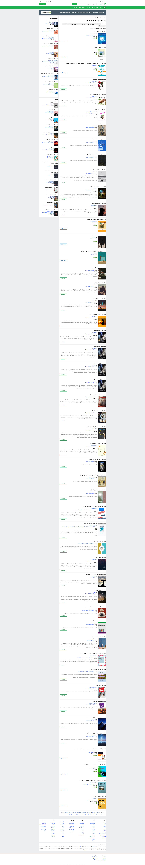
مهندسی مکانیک (71, 827)
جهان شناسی (73, 582)
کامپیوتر (93, 7)
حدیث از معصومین (80, 675)
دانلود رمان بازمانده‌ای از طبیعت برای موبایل (70, 197)
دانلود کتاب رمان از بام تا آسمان (99, 203)
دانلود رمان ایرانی (90, 176)
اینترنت (83, 821)
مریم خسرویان (93, 766)
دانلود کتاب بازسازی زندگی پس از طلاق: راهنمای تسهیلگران (93, 251)
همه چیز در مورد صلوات (83, 100)
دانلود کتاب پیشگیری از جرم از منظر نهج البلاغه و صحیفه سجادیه (92, 780)
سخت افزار (82, 829)
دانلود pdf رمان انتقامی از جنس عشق (70, 179)
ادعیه (93, 51)
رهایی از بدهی (88, 627)
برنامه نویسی (82, 826)
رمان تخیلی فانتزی (87, 338)
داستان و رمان (44, 823)
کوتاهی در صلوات (71, 116)
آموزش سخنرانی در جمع (68, 644)
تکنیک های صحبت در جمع (81, 646)
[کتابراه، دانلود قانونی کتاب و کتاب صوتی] (95, 38)
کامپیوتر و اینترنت (81, 835)
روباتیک (73, 830)
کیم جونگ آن (50, 188)
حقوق (94, 835)
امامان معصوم (66, 812)
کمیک (105, 829)
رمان (92, 209)
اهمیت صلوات (94, 87)
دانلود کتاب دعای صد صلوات (100, 47)
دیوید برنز (94, 798)
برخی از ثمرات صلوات (85, 116)
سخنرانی (92, 643)
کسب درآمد (72, 531)
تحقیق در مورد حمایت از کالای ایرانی (89, 547)
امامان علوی (71, 814)
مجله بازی (53, 824)
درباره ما (104, 858)
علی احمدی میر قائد (93, 782)
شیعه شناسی (64, 707)
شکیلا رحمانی (94, 268)
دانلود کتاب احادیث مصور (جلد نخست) (98, 669)
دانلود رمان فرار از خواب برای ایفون (76, 599)
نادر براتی (51, 103)
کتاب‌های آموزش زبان (50, 166)
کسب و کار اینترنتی (74, 435)
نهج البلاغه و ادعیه (85, 784)
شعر (105, 824)
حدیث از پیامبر (91, 675)
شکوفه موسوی (93, 750)
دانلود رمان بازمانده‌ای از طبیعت (72, 195)
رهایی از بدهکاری (82, 627)
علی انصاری (94, 125)
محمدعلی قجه (50, 203)
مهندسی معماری (71, 824)
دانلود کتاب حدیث (90, 723)
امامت (93, 693)
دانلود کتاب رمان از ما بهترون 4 (99, 379)
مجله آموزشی (53, 830)
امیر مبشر (51, 196)
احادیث (78, 674)
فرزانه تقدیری (51, 133)
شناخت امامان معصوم (89, 691)
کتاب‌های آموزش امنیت (90, 461)
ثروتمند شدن (86, 531)
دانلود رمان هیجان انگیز (83, 449)
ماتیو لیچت (51, 37)
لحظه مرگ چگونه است (93, 582)
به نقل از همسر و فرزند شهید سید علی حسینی (87, 24)
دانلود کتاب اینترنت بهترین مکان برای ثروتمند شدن (95, 523)
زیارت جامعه (80, 691)
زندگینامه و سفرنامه (103, 832)
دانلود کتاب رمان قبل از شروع (100, 283)
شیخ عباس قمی (50, 90)
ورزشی (63, 833)
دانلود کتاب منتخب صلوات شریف (99, 139)
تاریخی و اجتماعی (43, 826)
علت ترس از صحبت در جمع (72, 646)
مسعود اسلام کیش (93, 525)
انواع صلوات (91, 145)
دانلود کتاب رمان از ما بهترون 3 (99, 363)
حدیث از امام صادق (67, 674)
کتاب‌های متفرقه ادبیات (50, 182)
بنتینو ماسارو (94, 237)
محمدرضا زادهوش (50, 156)
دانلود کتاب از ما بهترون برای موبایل (86, 355)
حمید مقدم (94, 141)
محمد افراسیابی (93, 508)
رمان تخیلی (76, 336)
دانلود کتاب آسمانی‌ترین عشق (99, 701)
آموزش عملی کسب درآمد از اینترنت (81, 434)
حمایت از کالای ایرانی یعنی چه (68, 547)
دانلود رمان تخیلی (64, 336)
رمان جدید (86, 305)
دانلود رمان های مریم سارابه (88, 600)
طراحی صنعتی (72, 821)
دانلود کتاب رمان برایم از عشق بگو (99, 411)
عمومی (83, 7)
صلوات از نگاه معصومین (68, 102)
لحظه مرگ (61, 580)
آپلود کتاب (42, 4)
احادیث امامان (85, 723)
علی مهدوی (94, 576)
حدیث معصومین (88, 674)
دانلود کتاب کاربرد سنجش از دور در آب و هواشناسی (95, 765)
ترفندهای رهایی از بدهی (67, 627)
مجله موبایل (53, 823)
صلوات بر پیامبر (77, 145)
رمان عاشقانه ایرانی (83, 194)
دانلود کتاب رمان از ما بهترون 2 (99, 346)
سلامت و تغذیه (62, 829)
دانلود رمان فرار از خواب (73, 597)
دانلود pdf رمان (85, 209)
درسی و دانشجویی (92, 836)
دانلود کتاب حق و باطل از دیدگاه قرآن (98, 490)
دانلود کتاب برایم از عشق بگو (79, 415)
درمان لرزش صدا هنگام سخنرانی (78, 644)
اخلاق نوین (91, 496)
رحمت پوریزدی (50, 60)
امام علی (69, 723)
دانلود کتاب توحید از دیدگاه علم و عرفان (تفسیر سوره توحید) (93, 475)
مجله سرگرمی (53, 826)
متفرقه (63, 836)
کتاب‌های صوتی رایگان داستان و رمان (48, 31)
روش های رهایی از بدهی (75, 627)
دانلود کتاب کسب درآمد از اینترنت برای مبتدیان (96, 426)
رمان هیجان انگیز (90, 449)
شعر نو (104, 826)
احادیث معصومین (82, 674)
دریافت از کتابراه (63, 41)
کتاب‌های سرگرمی (51, 213)
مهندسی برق (72, 826)
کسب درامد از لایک (70, 661)
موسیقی (63, 832)
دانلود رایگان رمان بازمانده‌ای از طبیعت (84, 195)
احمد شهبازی (51, 83)
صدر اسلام (88, 35)
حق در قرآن (70, 496)
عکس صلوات (76, 100)
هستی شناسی (91, 238)
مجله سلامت (53, 833)
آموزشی (45, 830)
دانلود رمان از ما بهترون (89, 352)
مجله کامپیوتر (53, 821)
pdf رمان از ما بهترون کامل (73, 354)
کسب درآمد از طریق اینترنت (66, 435)
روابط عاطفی (92, 254)
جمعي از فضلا (98, 24)
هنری (63, 835)
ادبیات (101, 7)
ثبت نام (47, 1)
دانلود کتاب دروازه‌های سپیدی (99, 31)
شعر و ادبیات (44, 821)
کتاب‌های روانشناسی (50, 157)
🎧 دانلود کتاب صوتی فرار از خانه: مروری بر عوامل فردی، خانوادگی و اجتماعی (90, 749)
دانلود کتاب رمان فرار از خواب (100, 590)
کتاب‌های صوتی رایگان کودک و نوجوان (48, 38)
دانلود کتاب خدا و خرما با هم (100, 541)
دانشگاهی (91, 768)
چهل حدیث (75, 723)
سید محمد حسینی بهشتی (91, 492)
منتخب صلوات (72, 145)
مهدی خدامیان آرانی (92, 687)
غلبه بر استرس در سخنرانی (90, 646)
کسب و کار (91, 433)
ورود (50, 1)
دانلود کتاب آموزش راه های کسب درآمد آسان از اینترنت (94, 607)
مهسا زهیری (94, 284)
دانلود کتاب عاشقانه (75, 177)
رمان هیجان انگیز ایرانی (64, 449)
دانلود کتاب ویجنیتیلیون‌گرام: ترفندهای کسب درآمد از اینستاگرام (92, 653)
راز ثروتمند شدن (80, 531)
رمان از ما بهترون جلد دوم (75, 355)
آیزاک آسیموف (50, 75)
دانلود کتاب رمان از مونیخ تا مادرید (98, 267)
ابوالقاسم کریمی (93, 719)
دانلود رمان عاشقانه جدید (93, 401)
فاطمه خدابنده (93, 445)
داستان (104, 821)
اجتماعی (93, 830)
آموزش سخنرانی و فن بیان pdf (71, 643)
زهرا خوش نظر (94, 81)
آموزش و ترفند (82, 823)
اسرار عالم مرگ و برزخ (90, 583)
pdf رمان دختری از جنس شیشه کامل (75, 402)
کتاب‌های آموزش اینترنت (81, 657)
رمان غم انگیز (92, 177)
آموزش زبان (104, 836)
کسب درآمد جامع (76, 661)
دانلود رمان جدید (90, 305)
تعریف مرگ (91, 580)
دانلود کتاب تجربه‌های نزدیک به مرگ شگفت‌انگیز (95, 574)
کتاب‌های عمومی (70, 526)
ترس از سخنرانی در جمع (81, 643)
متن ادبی (79, 85)
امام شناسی (75, 691)
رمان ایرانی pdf (80, 209)
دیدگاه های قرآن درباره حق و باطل (84, 496)
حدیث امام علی (64, 723)
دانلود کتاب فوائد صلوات (100, 124)
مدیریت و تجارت (43, 827)
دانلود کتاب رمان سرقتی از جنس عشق (98, 443)
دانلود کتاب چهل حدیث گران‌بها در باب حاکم (96, 733)
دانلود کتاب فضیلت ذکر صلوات (99, 79)
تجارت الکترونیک (81, 827)
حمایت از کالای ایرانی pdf (75, 546)
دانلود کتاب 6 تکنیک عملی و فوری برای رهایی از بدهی (95, 621)
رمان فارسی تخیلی (71, 336)
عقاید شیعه (91, 707)
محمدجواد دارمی (50, 67)
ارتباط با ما (104, 856)
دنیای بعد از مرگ (83, 580)
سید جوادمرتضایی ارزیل (92, 608)
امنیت (83, 824)
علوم (97, 7)
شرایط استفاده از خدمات (102, 861)
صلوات (92, 100)
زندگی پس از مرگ (67, 582)
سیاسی (93, 832)
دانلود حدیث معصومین (66, 675)
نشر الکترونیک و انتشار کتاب (100, 1)
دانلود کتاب (63, 89)
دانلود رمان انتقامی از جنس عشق (69, 176)
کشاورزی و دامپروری (92, 838)
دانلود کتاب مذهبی (90, 85)
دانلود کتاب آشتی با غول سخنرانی (99, 637)
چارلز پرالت (51, 52)
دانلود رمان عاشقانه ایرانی (68, 177)
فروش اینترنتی (80, 435)
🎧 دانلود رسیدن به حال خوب (100, 796)
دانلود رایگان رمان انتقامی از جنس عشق (80, 180)
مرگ (88, 580)
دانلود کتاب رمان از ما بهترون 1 (99, 330)
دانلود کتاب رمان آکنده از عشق (99, 298)
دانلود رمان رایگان (90, 273)
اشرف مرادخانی (93, 428)
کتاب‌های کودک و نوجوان (50, 53)
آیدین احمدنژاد (93, 622)
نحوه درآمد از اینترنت (67, 613)
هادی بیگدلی (51, 118)
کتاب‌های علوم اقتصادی (90, 624)
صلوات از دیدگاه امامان (65, 85)
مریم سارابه (94, 592)
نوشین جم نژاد (50, 141)
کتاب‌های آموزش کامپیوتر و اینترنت (79, 509)
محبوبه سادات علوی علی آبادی (91, 111)
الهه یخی (94, 188)
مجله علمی (53, 832)
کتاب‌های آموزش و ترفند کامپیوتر (48, 84)
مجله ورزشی (53, 829)
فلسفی (94, 833)
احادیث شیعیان (79, 739)
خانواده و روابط (62, 824)
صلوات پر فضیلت (94, 102)
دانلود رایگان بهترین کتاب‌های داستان (48, 46)
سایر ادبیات (104, 838)
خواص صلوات (88, 102)
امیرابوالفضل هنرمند (50, 211)
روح (86, 580)
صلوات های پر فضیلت (77, 814)
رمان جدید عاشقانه (63, 399)
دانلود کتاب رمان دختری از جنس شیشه (97, 395)
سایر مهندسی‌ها (71, 832)
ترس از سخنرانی (87, 643)
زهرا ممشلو (94, 638)
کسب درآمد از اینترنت (85, 433)
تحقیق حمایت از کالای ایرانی (78, 547)
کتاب (97, 848)
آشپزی (63, 823)
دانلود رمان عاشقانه (87, 177)
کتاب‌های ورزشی (51, 197)
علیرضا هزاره (94, 559)
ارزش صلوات (74, 102)
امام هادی (84, 691)
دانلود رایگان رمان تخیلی (82, 336)
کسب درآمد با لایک (82, 661)
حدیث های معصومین (73, 675)
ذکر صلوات (71, 85)
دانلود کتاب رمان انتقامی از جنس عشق (98, 169)
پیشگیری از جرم (91, 784)
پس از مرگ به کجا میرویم (75, 580)
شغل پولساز (76, 531)
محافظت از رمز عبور (84, 464)
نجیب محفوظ (50, 30)
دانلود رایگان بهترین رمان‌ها (49, 23)
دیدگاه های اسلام (75, 496)
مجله (80, 7)
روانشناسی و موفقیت (90, 800)
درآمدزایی (67, 531)
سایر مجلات (53, 836)
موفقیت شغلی (91, 531)
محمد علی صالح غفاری (92, 477)
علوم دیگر (93, 840)
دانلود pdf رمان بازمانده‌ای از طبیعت (74, 194)
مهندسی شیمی (71, 829)
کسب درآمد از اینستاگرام (86, 659)
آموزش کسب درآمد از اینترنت (77, 433)
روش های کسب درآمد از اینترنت (82, 437)
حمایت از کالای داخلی (82, 546)
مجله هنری (53, 835)
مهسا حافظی (51, 22)
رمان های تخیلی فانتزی (78, 370)
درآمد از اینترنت (74, 613)
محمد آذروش (51, 165)
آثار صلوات (72, 100)
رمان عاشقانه (81, 177)
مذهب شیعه (90, 709)
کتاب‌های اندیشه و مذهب (50, 61)
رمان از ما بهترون (87, 354)
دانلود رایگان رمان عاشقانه (89, 192)
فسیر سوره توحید (90, 481)
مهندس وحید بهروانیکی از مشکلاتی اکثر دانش (71, 24)
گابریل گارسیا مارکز (93, 221)
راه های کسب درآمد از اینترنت (92, 434)
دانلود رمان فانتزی (81, 338)
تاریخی (94, 826)
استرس (93, 66)
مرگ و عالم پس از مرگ (67, 580)
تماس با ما (40, 1)
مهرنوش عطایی (93, 316)
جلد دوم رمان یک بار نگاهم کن (69, 415)
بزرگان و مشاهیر (61, 821)
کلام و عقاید (92, 35)
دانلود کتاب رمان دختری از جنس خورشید (97, 314)
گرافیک (83, 833)
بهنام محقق (94, 65)
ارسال (85, 849)
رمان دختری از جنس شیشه (85, 402)
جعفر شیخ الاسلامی (93, 33)
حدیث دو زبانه (86, 675)
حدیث (92, 674)
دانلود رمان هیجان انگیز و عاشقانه (73, 449)
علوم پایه (93, 839)
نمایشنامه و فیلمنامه (102, 833)
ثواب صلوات (68, 100)
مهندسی (88, 7)
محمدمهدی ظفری (93, 655)
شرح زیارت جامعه (70, 691)
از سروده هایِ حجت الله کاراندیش (96, 28)
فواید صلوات (79, 102)
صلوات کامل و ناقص (78, 116)
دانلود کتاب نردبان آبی (101, 685)
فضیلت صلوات (75, 85)
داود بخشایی (94, 300)
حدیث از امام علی (73, 674)
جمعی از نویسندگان (101, 25)
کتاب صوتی (75, 7)
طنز (105, 827)
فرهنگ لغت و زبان (103, 835)
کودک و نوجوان (62, 830)
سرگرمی (63, 827)
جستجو (74, 4)
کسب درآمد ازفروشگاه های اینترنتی (69, 434)
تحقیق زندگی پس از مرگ (85, 582)
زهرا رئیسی (94, 332)
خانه (104, 7)
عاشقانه (93, 222)
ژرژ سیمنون (51, 126)
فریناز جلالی (51, 45)
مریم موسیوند (93, 205)
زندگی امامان (83, 707)
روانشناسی (93, 829)
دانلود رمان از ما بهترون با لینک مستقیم (70, 352)
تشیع (93, 709)
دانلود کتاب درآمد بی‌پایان (100, 557)
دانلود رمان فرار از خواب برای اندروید (87, 599)
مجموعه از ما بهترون (90, 336)
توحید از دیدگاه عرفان (83, 481)
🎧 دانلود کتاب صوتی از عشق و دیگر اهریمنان (96, 219)
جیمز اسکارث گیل (50, 111)
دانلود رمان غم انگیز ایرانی (81, 179)
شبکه (83, 830)
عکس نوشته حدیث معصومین (86, 677)
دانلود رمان (88, 194)
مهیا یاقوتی (94, 171)
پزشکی (94, 824)
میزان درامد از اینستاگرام (90, 661)
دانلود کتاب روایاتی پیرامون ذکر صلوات (98, 94)
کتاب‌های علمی (91, 577)
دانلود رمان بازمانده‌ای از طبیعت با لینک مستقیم (85, 197)
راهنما (44, 1)
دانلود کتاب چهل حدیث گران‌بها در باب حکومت (96, 717)
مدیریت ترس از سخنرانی (88, 644)
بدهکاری (92, 627)
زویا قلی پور (51, 148)
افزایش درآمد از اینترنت (87, 435)
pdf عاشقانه (66, 209)
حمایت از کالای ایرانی (90, 546)
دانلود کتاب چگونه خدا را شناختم (99, 235)
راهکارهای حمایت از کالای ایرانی (85, 549)
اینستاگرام (91, 659)
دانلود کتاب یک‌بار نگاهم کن (88, 415)
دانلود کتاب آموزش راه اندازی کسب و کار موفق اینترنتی (94, 506)
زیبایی (63, 826)
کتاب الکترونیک (94, 856)
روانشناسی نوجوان (91, 752)
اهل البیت (65, 691)
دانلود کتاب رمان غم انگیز (90, 179)
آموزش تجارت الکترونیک (69, 533)
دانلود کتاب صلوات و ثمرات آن (99, 109)
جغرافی (94, 827)
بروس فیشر (94, 253)
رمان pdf (76, 209)
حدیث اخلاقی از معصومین (77, 677)
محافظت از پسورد (90, 464)
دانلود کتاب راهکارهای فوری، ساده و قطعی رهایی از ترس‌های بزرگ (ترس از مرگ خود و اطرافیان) (86, 63)
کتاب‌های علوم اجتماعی (81, 543)
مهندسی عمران (71, 823)
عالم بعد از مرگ (78, 582)
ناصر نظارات (94, 96)
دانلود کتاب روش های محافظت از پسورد (97, 459)
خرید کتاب (95, 859)
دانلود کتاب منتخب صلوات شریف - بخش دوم (96, 154)
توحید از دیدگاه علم (76, 481)
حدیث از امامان (79, 723)
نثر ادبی (104, 830)
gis (93, 768)
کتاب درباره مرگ (84, 583)
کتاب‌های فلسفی (51, 68)
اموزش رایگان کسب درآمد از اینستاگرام (75, 659)
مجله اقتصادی (53, 827)
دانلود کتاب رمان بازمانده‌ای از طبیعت (98, 186)
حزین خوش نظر (84, 85)
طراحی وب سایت (81, 832)
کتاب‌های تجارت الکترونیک (89, 430)
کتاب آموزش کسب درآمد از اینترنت (66, 433)
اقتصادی (93, 821)
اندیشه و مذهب (92, 823)
